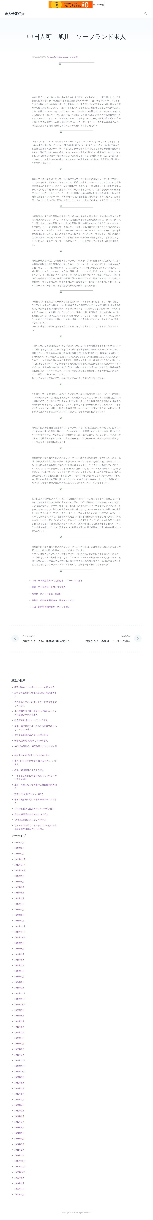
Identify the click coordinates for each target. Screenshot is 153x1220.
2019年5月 (19, 1183)
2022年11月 (20, 1066)
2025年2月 (19, 915)
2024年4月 (19, 971)
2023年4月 (19, 1038)
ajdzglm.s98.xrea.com (59, 57)
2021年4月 (19, 1138)
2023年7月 (19, 1021)
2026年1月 (19, 853)
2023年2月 (19, 1049)
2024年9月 (19, 943)
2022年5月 (19, 1099)
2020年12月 (20, 1161)
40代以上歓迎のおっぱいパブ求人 (30, 819)
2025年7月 (19, 887)
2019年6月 (19, 1177)
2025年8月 (19, 881)
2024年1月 (19, 987)
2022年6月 (19, 1093)
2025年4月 (19, 904)
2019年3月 (19, 1194)
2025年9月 (19, 876)
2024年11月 (20, 932)
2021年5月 (19, 1133)
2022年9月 (19, 1077)
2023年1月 (19, 1054)
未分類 (74, 57)
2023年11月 (20, 999)
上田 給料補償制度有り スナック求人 (51, 607)
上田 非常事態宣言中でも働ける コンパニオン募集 (57, 580)
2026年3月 (19, 842)
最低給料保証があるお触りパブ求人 (31, 814)
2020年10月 (20, 1172)
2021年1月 (19, 1155)
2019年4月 (19, 1188)
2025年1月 (19, 920)
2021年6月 (19, 1127)
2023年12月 (20, 993)
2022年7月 (19, 1088)
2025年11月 (20, 864)
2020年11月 (20, 1166)
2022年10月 (20, 1071)
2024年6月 (19, 959)
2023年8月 (19, 1015)
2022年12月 (20, 1060)
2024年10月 (20, 937)
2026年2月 (19, 848)
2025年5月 (19, 898)
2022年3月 (19, 1110)
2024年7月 (19, 954)
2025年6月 (19, 892)
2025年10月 (20, 870)
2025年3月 (19, 909)
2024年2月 (19, 982)
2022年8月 (19, 1082)
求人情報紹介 (15, 14)
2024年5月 (19, 965)
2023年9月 (19, 1010)
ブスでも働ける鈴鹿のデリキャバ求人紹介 (34, 808)
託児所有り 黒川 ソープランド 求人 (31, 720)
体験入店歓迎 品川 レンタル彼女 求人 (32, 755)
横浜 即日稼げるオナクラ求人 (29, 770)
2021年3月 (19, 1144)
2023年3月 (19, 1043)
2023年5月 (19, 1032)
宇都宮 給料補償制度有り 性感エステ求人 (53, 600)
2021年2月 (19, 1149)
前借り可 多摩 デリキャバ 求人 (29, 794)
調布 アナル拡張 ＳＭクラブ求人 (49, 587)
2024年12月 (20, 926)
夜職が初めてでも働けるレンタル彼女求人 (34, 687)
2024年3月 (19, 976)
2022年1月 (19, 1121)
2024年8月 (19, 948)
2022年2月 (19, 1116)
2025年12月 (20, 859)
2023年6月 (19, 1026)
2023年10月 (20, 1004)
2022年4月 (19, 1105)
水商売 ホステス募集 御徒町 (46, 593)
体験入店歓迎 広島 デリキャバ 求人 (31, 740)
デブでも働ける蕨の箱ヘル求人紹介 (31, 735)
